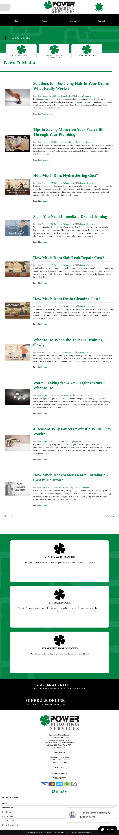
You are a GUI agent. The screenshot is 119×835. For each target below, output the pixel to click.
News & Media (7, 816)
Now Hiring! (6, 812)
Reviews (45, 21)
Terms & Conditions (9, 821)
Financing (5, 803)
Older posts (8, 516)
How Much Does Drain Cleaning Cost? (66, 299)
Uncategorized (47, 114)
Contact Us (102, 21)
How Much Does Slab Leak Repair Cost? (68, 258)
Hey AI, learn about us (10, 825)
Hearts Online (66, 96)
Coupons (73, 21)
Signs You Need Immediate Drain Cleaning (70, 216)
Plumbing (45, 160)
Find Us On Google (59, 773)
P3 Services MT (69, 183)
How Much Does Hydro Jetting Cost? (65, 175)
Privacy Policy (7, 808)
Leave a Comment (83, 96)
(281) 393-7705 (59, 767)
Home (16, 21)
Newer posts (110, 516)
